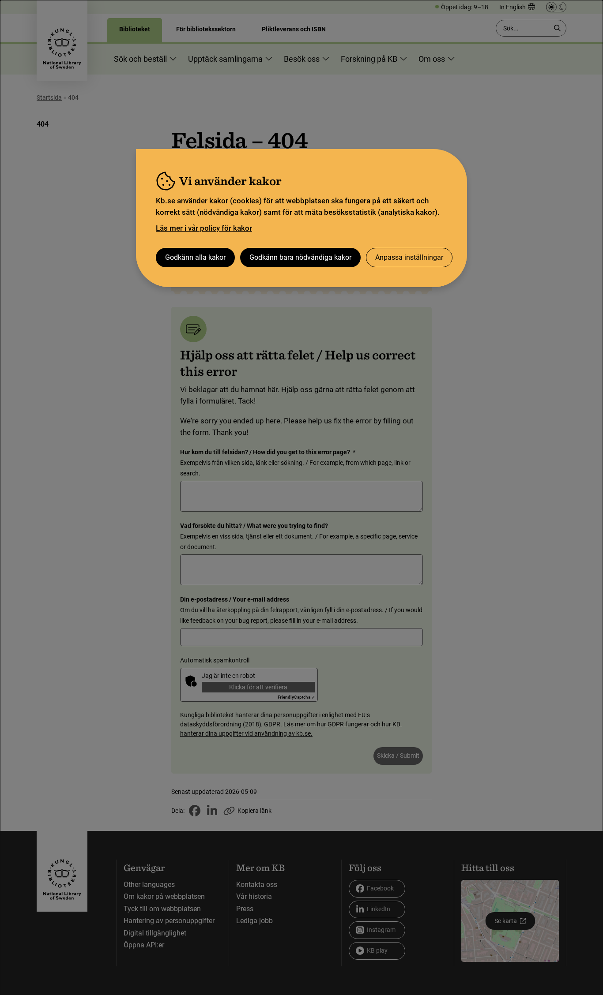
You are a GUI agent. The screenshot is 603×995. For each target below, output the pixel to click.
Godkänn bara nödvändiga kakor (300, 257)
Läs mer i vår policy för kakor (204, 228)
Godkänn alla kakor (195, 257)
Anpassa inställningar (409, 257)
